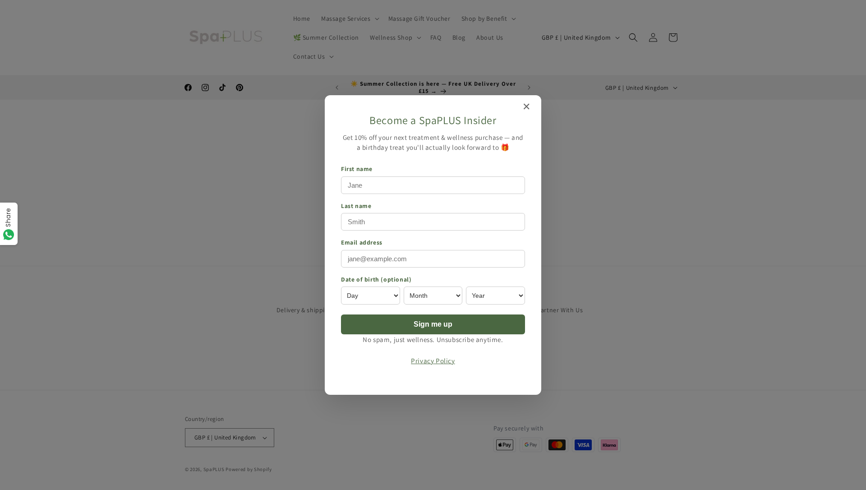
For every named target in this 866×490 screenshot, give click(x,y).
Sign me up (433, 324)
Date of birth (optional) (376, 279)
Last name (356, 206)
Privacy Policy (433, 360)
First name (357, 169)
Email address (361, 242)
